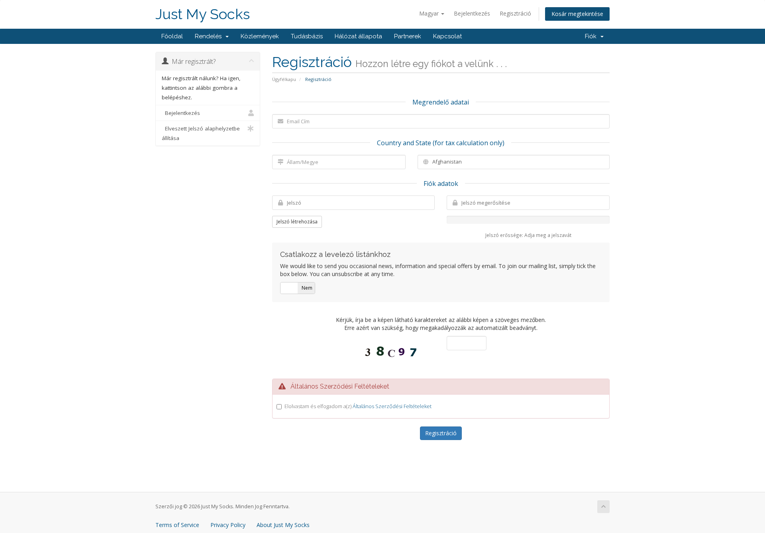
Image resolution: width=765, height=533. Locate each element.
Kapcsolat (447, 36)
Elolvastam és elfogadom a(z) (358, 406)
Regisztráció (515, 13)
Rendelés (210, 36)
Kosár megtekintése (577, 14)
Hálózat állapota (358, 36)
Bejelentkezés (472, 13)
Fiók (592, 36)
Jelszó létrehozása (297, 221)
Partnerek (407, 36)
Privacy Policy (227, 525)
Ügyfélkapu (284, 79)
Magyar (429, 13)
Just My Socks (202, 14)
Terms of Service (177, 525)
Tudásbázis (307, 36)
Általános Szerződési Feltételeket (392, 406)
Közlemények (260, 36)
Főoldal (172, 36)
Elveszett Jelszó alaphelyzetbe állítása (201, 133)
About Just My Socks (283, 525)
